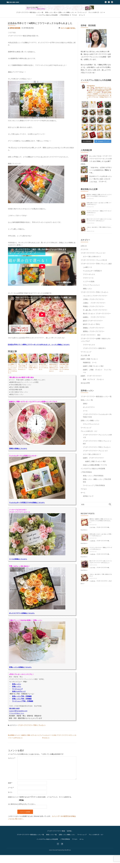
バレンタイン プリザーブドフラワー (95, 296)
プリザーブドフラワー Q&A (90, 335)
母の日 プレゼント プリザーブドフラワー (97, 313)
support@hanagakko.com (18, 711)
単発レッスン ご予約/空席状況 (93, 476)
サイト (10, 792)
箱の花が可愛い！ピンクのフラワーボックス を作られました (43, 366)
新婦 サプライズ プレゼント (93, 379)
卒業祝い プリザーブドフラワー (93, 306)
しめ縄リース (87, 267)
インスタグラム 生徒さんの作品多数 (47, 15)
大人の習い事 (85, 355)
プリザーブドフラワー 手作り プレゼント (32, 725)
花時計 (85, 404)
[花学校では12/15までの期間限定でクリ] (107, 119)
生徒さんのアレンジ (19, 691)
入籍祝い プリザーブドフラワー (94, 303)
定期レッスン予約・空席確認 (22, 699)
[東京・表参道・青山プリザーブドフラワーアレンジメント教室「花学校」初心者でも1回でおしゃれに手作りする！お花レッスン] (60, 8)
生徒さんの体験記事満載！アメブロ (95, 465)
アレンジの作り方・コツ (95, 12)
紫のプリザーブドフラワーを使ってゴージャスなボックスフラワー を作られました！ (99, 219)
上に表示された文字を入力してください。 (22, 804)
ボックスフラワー (89, 407)
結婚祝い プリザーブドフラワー (94, 317)
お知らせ (84, 246)
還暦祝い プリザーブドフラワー (93, 331)
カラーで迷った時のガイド (92, 256)
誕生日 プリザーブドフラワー (93, 321)
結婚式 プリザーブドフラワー (91, 376)
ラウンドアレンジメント (91, 424)
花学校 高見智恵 (14, 28)
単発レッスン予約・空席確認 (22, 696)
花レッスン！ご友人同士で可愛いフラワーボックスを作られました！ (22, 366)
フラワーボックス (89, 274)
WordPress (67, 850)
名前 (10, 783)
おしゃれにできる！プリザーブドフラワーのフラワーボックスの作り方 (100, 158)
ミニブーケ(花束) (88, 281)
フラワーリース (88, 278)
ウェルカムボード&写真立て (92, 271)
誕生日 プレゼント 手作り (91, 324)
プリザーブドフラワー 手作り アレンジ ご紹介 (96, 264)
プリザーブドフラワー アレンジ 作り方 (94, 260)
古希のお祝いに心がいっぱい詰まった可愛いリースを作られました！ (100, 535)
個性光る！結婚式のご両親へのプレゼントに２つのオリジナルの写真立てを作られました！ (99, 195)
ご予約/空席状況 (64, 15)
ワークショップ (82, 12)
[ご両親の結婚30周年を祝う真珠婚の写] (85, 104)
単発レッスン (16, 684)
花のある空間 (85, 383)
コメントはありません (67, 28)
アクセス (74, 15)
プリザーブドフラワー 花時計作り (94, 348)
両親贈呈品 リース (89, 362)
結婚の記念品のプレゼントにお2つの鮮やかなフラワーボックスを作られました (53, 367)
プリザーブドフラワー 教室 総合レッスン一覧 (29, 12)
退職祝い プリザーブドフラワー (93, 328)
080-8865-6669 (14, 708)
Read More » (84, 530)
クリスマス (84, 249)
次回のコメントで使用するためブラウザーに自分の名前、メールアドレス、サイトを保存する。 (40, 797)
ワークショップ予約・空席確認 (22, 701)
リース (85, 411)
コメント (11, 758)
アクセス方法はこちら (16, 713)
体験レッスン (87, 289)
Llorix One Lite (53, 850)
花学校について (88, 496)
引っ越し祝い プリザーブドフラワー (95, 310)
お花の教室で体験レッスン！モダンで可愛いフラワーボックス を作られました (64, 367)
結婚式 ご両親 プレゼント (89, 359)
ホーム (81, 15)
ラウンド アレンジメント (91, 285)
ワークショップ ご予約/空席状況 (94, 485)
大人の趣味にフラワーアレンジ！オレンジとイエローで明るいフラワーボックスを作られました (12, 368)
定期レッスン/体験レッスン (66, 12)
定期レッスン (16, 686)
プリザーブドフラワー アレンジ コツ (93, 253)
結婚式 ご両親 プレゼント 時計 (93, 366)
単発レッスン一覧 (50, 12)
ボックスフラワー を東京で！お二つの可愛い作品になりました (33, 366)
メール (11, 788)
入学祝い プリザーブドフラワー (93, 299)
